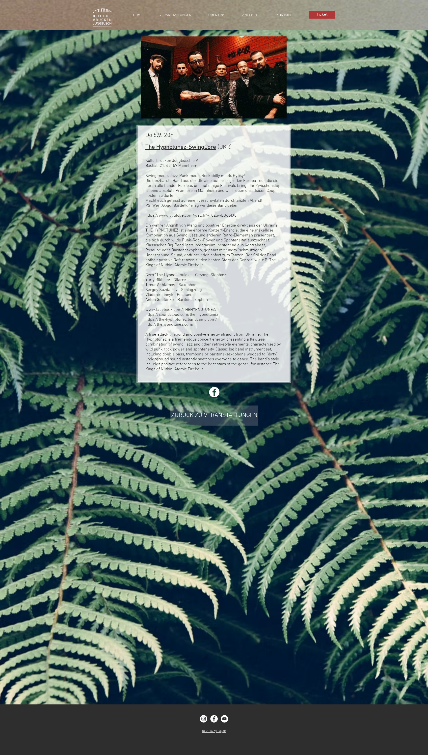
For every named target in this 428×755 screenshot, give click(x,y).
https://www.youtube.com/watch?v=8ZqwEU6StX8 (191, 215)
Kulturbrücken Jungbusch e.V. (172, 160)
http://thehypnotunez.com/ (169, 324)
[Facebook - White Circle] (214, 719)
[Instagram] (203, 719)
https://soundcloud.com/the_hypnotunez (181, 314)
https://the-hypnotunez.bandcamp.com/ (181, 319)
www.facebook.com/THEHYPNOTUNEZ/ (181, 309)
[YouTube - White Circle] (224, 719)
